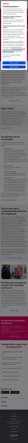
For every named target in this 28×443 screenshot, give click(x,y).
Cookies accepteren (14, 63)
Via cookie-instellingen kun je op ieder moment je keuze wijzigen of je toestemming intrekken (14, 50)
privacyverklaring (15, 55)
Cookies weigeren (14, 67)
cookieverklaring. (7, 56)
